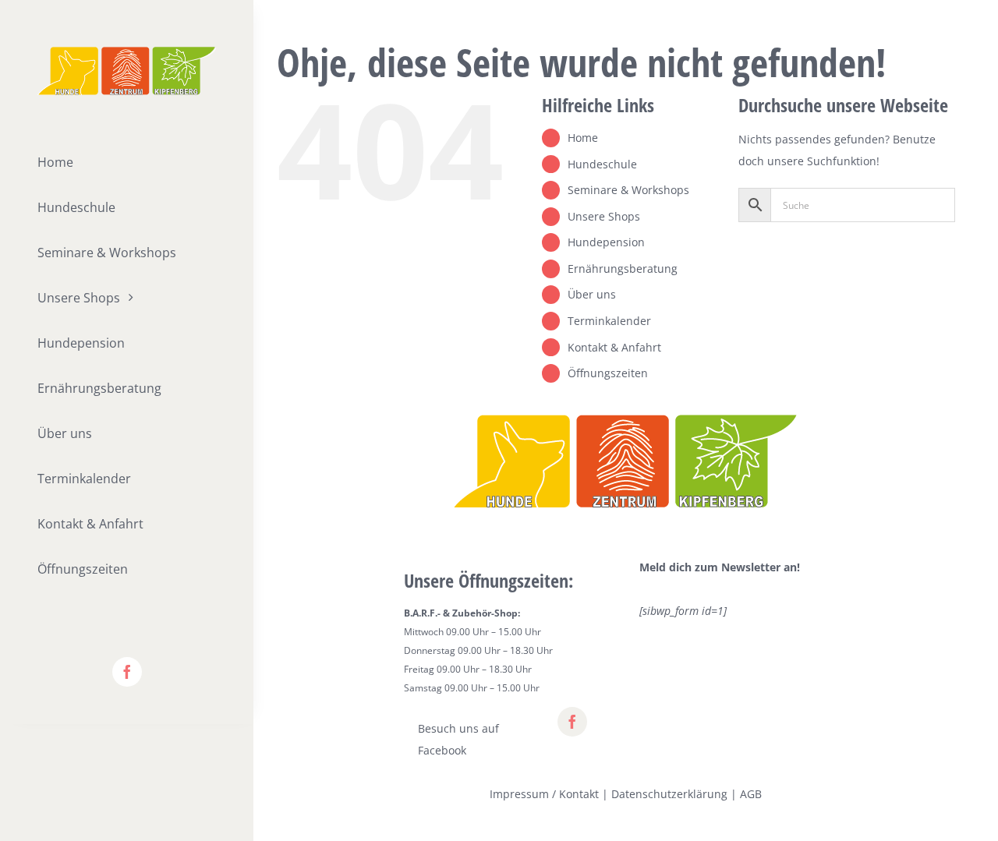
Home (583, 137)
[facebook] (127, 672)
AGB (751, 793)
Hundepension (606, 242)
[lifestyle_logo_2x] (126, 51)
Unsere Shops (604, 216)
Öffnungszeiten (608, 373)
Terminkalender (609, 320)
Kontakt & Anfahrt (614, 347)
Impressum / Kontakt (544, 793)
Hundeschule (602, 164)
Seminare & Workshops (628, 189)
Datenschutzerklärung (669, 793)
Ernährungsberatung (623, 268)
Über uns (592, 294)
